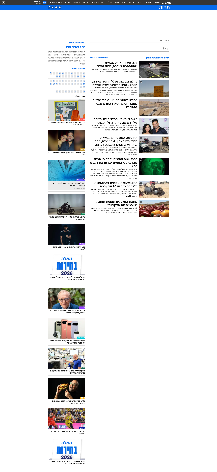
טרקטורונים (52, 61)
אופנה (75, 2)
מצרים (62, 52)
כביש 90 (72, 52)
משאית (82, 64)
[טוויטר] (52, 7)
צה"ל (58, 52)
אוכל (110, 2)
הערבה (65, 61)
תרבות (131, 2)
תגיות (167, 41)
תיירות (94, 2)
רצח (49, 55)
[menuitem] (155, 2)
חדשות (157, 2)
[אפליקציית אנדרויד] (59, 7)
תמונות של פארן (77, 43)
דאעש (76, 61)
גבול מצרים (52, 52)
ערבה (67, 52)
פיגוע (56, 55)
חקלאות (59, 61)
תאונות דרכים (80, 52)
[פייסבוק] (49, 7)
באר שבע (51, 58)
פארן (160, 41)
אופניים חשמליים (78, 58)
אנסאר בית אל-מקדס (63, 58)
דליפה (71, 61)
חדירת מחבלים (79, 55)
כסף (117, 2)
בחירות (140, 2)
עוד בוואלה (80, 96)
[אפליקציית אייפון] (56, 7)
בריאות (102, 2)
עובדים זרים (65, 55)
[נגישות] (3, 2)
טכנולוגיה (84, 2)
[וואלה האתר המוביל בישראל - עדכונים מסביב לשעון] (166, 2)
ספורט (148, 2)
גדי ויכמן (82, 61)
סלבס (124, 2)
